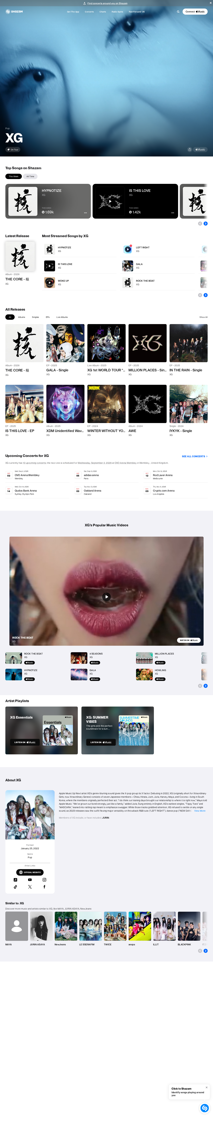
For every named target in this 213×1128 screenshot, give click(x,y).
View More (200, 810)
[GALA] (157, 266)
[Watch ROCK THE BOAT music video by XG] (106, 597)
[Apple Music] (10, 289)
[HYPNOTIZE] (79, 249)
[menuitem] (73, 11)
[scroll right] (206, 224)
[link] (189, 640)
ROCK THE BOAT (145, 280)
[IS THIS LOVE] (79, 266)
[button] (211, 2)
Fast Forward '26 (137, 11)
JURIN (105, 817)
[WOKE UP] (79, 282)
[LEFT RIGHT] (157, 249)
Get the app (73, 11)
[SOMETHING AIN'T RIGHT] (206, 266)
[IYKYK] (206, 283)
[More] (112, 249)
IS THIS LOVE (65, 264)
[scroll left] (200, 224)
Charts (103, 11)
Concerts (89, 11)
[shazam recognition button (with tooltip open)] (204, 1108)
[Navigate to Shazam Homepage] (14, 11)
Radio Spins (117, 11)
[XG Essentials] (41, 730)
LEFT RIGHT (143, 247)
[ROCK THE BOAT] (157, 282)
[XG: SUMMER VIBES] (117, 730)
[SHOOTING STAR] (206, 249)
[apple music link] (200, 149)
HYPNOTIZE (64, 247)
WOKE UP (63, 280)
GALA (139, 264)
